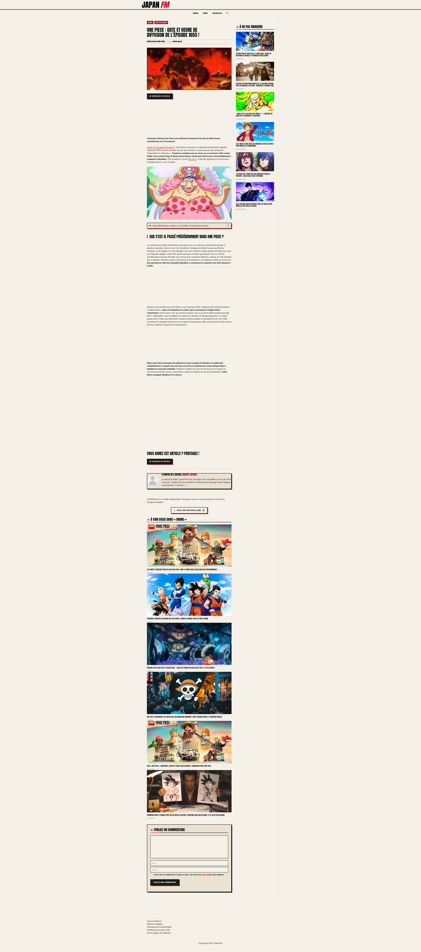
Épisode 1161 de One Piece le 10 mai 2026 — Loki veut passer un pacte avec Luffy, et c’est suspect (181, 668)
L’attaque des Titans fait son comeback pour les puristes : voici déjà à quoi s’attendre (253, 175)
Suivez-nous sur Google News (189, 510)
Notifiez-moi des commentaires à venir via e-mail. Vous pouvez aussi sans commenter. (189, 875)
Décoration (217, 13)
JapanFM (218, 943)
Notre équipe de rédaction (159, 933)
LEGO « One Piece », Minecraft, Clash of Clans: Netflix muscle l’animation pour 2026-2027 (179, 766)
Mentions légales (154, 924)
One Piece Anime (161, 22)
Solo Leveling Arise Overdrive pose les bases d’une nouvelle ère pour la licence (254, 205)
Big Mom (192, 159)
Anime (205, 13)
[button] (227, 13)
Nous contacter (154, 921)
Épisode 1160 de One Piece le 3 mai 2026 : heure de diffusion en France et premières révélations (253, 55)
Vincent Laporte (189, 474)
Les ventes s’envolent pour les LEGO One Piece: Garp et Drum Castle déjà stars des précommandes (182, 569)
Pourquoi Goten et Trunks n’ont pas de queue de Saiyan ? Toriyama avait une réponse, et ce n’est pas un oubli (186, 815)
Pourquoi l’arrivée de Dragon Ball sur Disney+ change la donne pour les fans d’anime (177, 619)
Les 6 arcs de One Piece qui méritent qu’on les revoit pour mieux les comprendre (254, 145)
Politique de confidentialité (159, 927)
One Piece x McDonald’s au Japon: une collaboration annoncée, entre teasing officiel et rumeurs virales (184, 717)
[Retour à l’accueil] (156, 4)
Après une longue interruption (161, 147)
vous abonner (207, 875)
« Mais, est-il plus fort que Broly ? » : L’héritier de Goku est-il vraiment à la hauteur (254, 115)
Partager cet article (161, 96)
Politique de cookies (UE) (158, 930)
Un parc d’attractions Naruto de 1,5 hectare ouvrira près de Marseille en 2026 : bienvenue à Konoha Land (255, 85)
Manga (195, 13)
